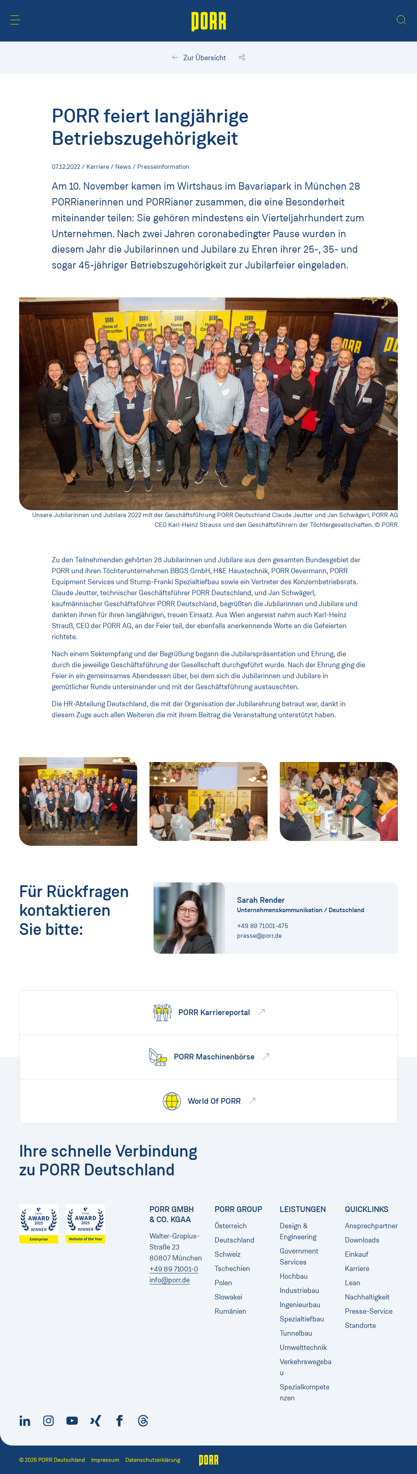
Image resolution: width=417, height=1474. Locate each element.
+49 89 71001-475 (262, 926)
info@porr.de (169, 1279)
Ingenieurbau (300, 1304)
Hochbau (294, 1276)
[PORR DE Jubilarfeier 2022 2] (208, 801)
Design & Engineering (298, 1231)
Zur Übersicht (204, 57)
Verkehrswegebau (305, 1367)
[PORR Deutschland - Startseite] (208, 20)
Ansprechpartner (371, 1225)
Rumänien (230, 1311)
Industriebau (299, 1290)
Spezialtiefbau (302, 1319)
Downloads (362, 1240)
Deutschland (235, 1240)
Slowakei (228, 1297)
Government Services (299, 1257)
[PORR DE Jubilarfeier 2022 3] (339, 801)
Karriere (357, 1268)
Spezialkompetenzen (304, 1392)
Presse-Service (369, 1311)
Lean (352, 1282)
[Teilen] (242, 58)
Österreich (231, 1225)
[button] (15, 20)
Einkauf (357, 1254)
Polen (223, 1282)
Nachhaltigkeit (367, 1297)
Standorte (360, 1325)
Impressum (105, 1460)
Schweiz (228, 1254)
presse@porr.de (259, 935)
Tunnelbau (296, 1333)
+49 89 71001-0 (173, 1268)
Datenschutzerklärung (152, 1460)
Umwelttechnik (303, 1347)
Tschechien (232, 1268)
